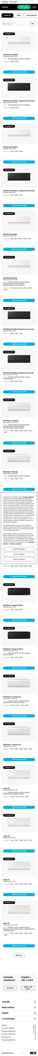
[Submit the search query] (4, 24)
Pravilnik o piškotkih (8, 1028)
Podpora (4, 1025)
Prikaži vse (7, 15)
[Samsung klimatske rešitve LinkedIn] (35, 1053)
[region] (19, 528)
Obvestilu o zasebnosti (16, 543)
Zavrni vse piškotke (19, 554)
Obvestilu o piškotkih (28, 497)
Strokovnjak (13, 2)
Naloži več (19, 955)
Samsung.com (6, 1037)
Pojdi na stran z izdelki (19, 72)
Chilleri (18, 15)
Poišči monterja (24, 7)
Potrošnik (5, 2)
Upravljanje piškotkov (19, 549)
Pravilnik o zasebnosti (8, 1031)
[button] (19, 1002)
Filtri (32, 24)
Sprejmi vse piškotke (19, 559)
